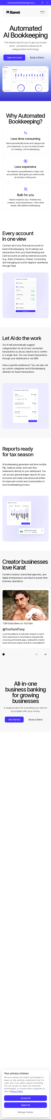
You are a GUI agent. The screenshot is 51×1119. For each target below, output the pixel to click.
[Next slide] (45, 654)
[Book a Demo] (37, 57)
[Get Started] (14, 719)
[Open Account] (14, 57)
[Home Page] (13, 12)
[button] (47, 2)
